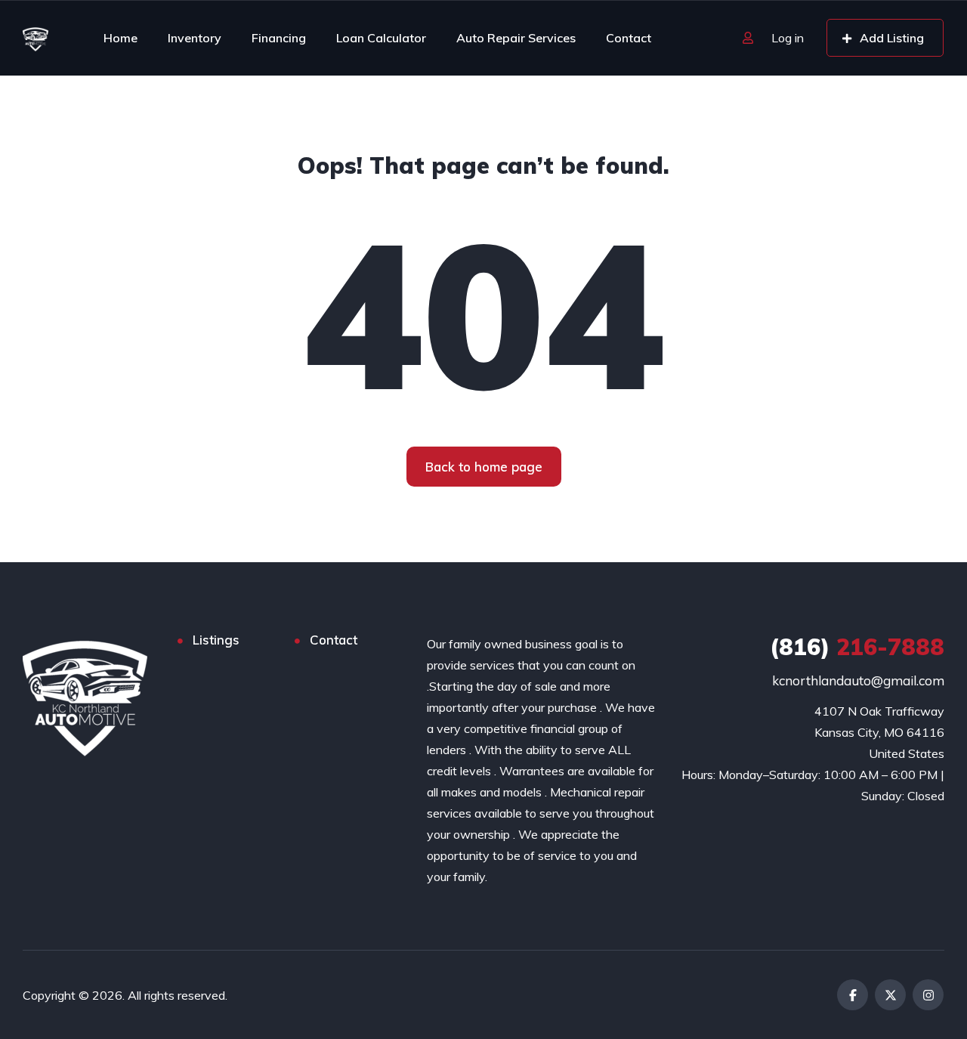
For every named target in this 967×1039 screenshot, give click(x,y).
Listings (216, 640)
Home (120, 37)
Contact (628, 37)
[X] (890, 994)
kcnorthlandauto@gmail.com (858, 680)
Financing (279, 37)
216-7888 (857, 646)
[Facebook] (852, 994)
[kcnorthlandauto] (35, 37)
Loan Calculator (381, 37)
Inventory (194, 37)
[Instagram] (928, 994)
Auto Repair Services (516, 37)
